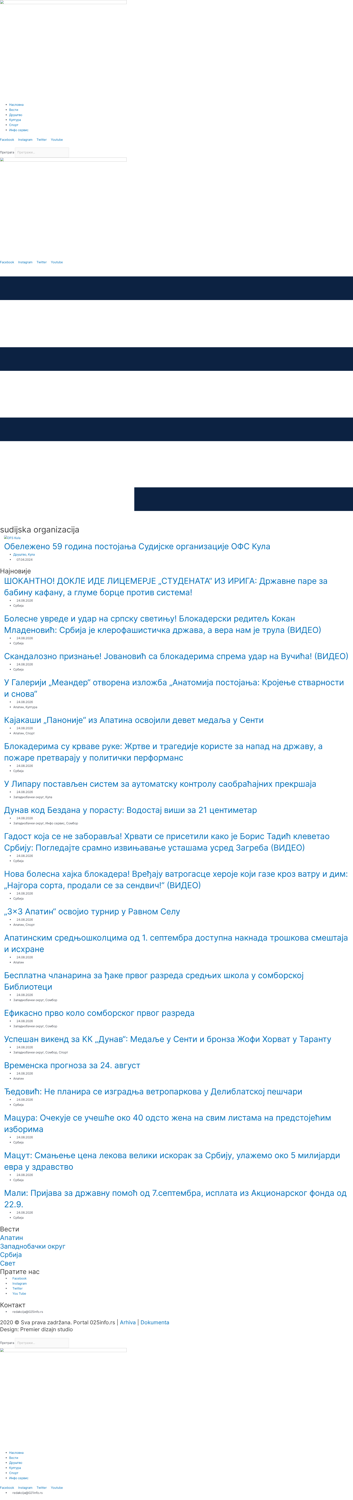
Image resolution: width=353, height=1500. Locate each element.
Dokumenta (155, 1322)
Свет (8, 1263)
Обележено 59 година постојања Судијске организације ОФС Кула (137, 546)
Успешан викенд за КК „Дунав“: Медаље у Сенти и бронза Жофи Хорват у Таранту (167, 1039)
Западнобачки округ (33, 1246)
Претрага (7, 152)
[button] (176, 144)
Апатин (11, 1238)
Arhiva (128, 1322)
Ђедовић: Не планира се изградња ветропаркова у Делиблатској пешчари (153, 1091)
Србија (11, 1255)
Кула (31, 554)
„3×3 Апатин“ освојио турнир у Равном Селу (92, 911)
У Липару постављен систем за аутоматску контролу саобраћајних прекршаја (160, 784)
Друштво (19, 554)
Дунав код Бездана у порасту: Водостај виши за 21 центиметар (130, 810)
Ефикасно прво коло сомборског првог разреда (99, 1013)
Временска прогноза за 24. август (72, 1065)
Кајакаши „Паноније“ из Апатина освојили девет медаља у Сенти (134, 720)
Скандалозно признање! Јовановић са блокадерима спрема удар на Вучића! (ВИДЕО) (176, 656)
